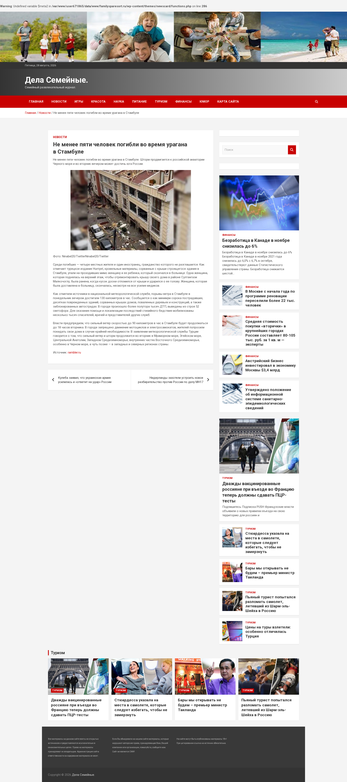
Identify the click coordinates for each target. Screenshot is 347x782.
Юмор (204, 101)
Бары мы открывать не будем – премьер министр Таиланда (270, 573)
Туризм (161, 101)
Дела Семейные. (56, 80)
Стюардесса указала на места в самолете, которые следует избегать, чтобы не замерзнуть (267, 542)
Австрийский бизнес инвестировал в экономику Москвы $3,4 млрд (270, 365)
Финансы (183, 101)
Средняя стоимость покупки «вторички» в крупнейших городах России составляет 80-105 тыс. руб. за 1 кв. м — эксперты (270, 333)
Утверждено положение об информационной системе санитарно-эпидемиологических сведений (268, 398)
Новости (58, 101)
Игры (79, 101)
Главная (36, 101)
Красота (98, 101)
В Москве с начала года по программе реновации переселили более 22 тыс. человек (270, 298)
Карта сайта (228, 101)
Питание (139, 101)
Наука (119, 101)
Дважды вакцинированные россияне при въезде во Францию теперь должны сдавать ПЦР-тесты (76, 707)
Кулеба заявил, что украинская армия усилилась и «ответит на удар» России (84, 380)
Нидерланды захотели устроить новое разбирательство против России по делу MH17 (170, 380)
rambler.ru (74, 352)
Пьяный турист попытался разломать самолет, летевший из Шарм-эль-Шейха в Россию (270, 604)
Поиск (292, 149)
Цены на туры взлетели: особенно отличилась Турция (268, 632)
